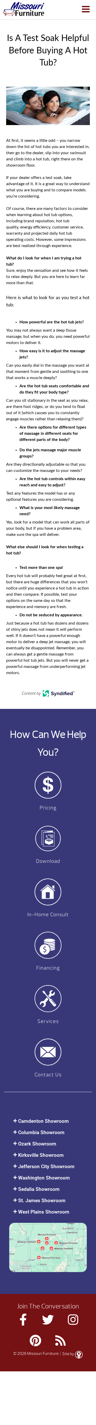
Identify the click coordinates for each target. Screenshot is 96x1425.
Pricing (48, 808)
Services (48, 1021)
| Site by (67, 1353)
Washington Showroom (44, 1178)
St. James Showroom (42, 1200)
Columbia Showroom (41, 1132)
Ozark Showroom (37, 1144)
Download (48, 861)
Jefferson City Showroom (46, 1166)
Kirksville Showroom (41, 1155)
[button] (48, 1121)
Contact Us (48, 1074)
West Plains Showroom (43, 1212)
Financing (48, 968)
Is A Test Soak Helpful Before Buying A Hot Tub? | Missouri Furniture (24, 9)
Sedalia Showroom (39, 1189)
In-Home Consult (48, 914)
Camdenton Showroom (43, 1121)
